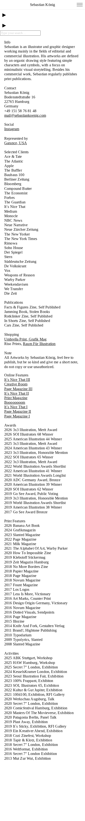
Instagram (11, 129)
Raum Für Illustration (39, 344)
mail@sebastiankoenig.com (25, 115)
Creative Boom (15, 384)
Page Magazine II (17, 411)
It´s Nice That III (17, 380)
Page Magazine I (17, 416)
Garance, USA (15, 143)
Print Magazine (15, 398)
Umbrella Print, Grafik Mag (25, 339)
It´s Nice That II (16, 393)
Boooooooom (14, 402)
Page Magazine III (18, 389)
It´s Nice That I (16, 407)
